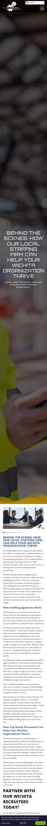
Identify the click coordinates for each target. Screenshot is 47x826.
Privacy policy (6, 823)
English (30, 2)
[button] (42, 8)
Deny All (23, 823)
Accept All (40, 823)
